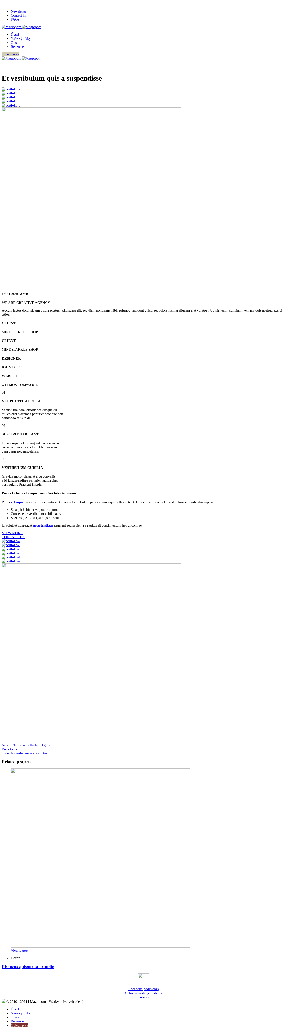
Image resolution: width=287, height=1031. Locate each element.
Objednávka (10, 54)
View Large (19, 950)
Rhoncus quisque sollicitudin (28, 966)
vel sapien (18, 502)
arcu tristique (43, 525)
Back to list (10, 749)
